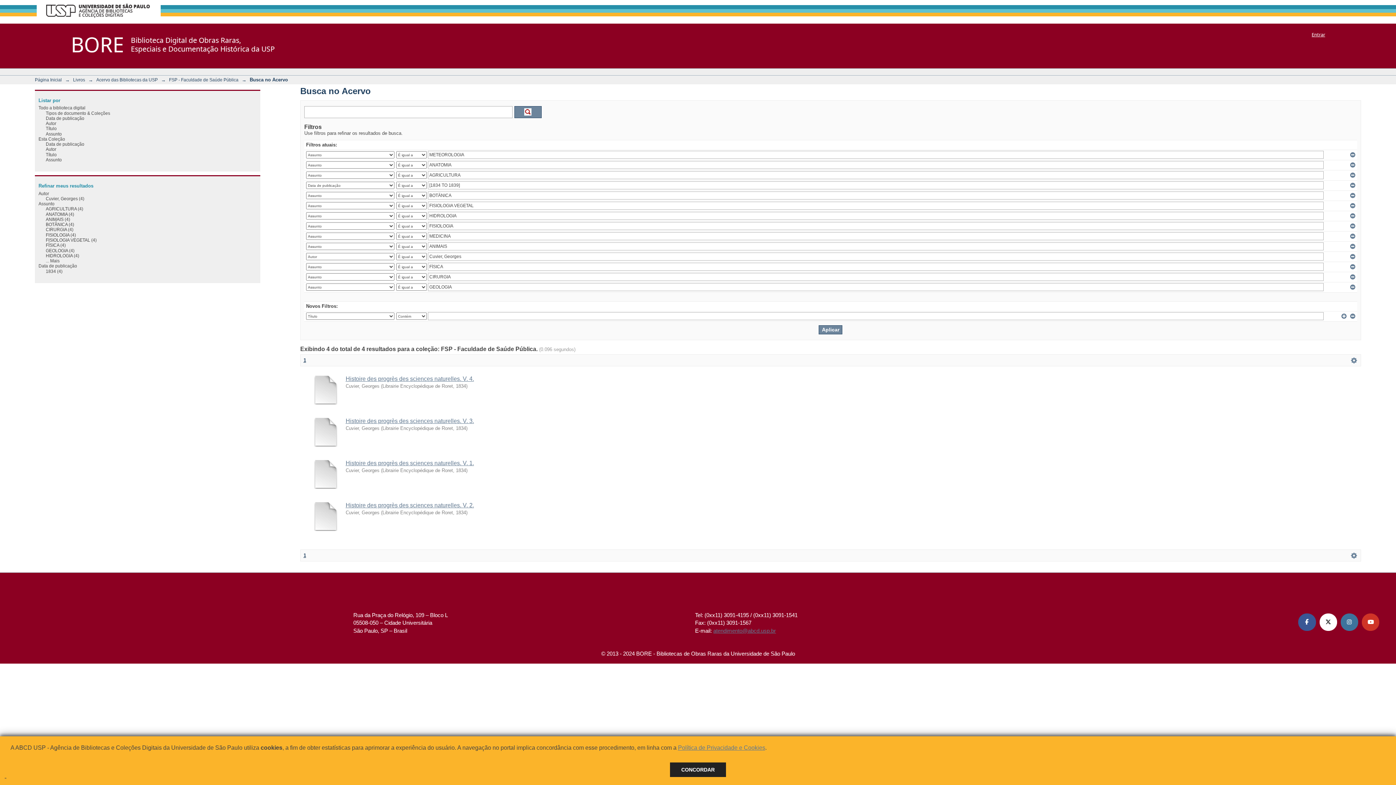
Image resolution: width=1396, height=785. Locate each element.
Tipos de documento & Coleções (78, 113)
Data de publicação (65, 118)
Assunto (54, 134)
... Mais (53, 260)
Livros (79, 79)
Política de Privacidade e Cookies (721, 748)
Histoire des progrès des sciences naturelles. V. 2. (410, 505)
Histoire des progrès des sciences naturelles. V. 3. (410, 421)
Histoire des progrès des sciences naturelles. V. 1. (410, 463)
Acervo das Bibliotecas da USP (127, 79)
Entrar (1318, 34)
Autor (51, 123)
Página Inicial (48, 79)
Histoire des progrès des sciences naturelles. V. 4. (410, 379)
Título (51, 128)
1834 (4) (54, 271)
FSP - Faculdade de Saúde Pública (203, 79)
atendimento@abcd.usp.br (744, 631)
